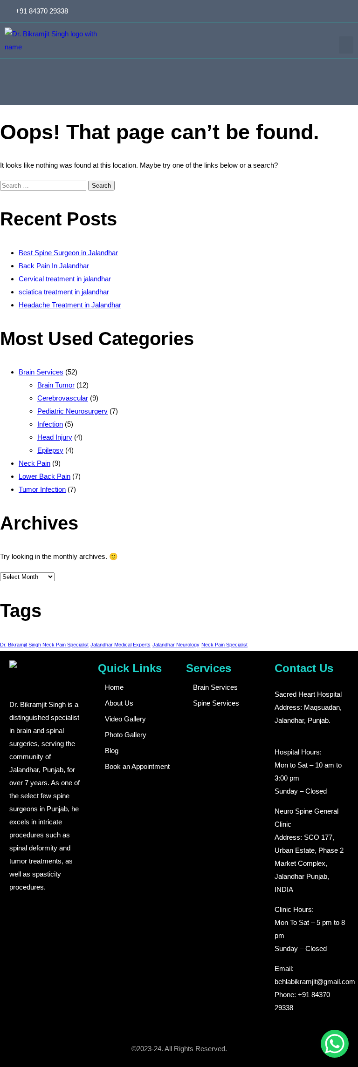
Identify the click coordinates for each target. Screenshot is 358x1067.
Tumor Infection (42, 489)
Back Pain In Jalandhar (54, 266)
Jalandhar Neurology (176, 644)
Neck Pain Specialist (224, 644)
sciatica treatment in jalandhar (64, 292)
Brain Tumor (56, 385)
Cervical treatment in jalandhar (65, 279)
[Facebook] (316, 11)
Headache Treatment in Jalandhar (70, 305)
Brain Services (41, 372)
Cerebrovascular (62, 398)
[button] (346, 45)
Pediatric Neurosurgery (72, 411)
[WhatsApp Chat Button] (335, 1044)
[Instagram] (331, 11)
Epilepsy (50, 450)
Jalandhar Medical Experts (120, 644)
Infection (50, 424)
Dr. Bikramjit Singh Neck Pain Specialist (44, 644)
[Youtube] (346, 11)
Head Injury (54, 437)
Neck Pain (34, 463)
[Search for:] (44, 185)
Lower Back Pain (44, 476)
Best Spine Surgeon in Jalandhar (68, 253)
